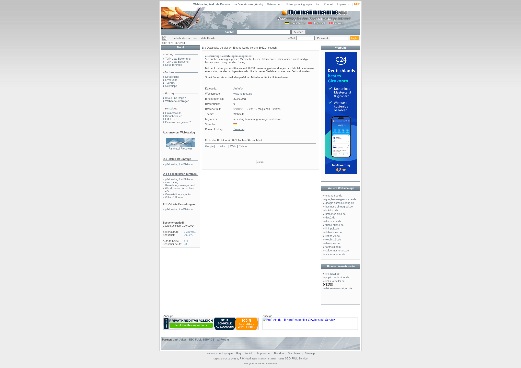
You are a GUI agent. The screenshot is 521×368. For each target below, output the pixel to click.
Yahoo (243, 146)
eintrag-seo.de (333, 195)
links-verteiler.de (335, 281)
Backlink (279, 353)
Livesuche (171, 79)
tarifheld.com (333, 246)
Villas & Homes (174, 197)
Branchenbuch (173, 116)
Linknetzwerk (173, 113)
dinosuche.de (333, 221)
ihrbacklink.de (333, 232)
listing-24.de (332, 235)
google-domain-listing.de (339, 202)
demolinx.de (332, 243)
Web (232, 146)
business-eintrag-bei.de (339, 206)
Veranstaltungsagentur (178, 194)
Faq (318, 4)
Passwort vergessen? (178, 122)
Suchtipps (171, 85)
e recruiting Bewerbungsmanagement (180, 184)
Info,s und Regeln (175, 97)
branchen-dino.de (335, 213)
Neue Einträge (173, 64)
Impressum (343, 4)
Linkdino (221, 146)
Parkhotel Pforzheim (181, 148)
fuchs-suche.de (334, 224)
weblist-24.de (333, 239)
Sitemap (310, 353)
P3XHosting (247, 358)
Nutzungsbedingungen (299, 4)
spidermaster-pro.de (337, 250)
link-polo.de (332, 228)
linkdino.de (331, 210)
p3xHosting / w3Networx (179, 164)
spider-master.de (335, 254)
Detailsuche (172, 76)
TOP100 (170, 82)
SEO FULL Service (296, 358)
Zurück (260, 162)
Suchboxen (294, 353)
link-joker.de (332, 273)
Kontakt (328, 4)
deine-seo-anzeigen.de (338, 288)
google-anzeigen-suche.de (340, 199)
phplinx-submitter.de (337, 277)
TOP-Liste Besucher (177, 61)
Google (209, 146)
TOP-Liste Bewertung (177, 58)
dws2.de (330, 217)
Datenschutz (274, 4)
